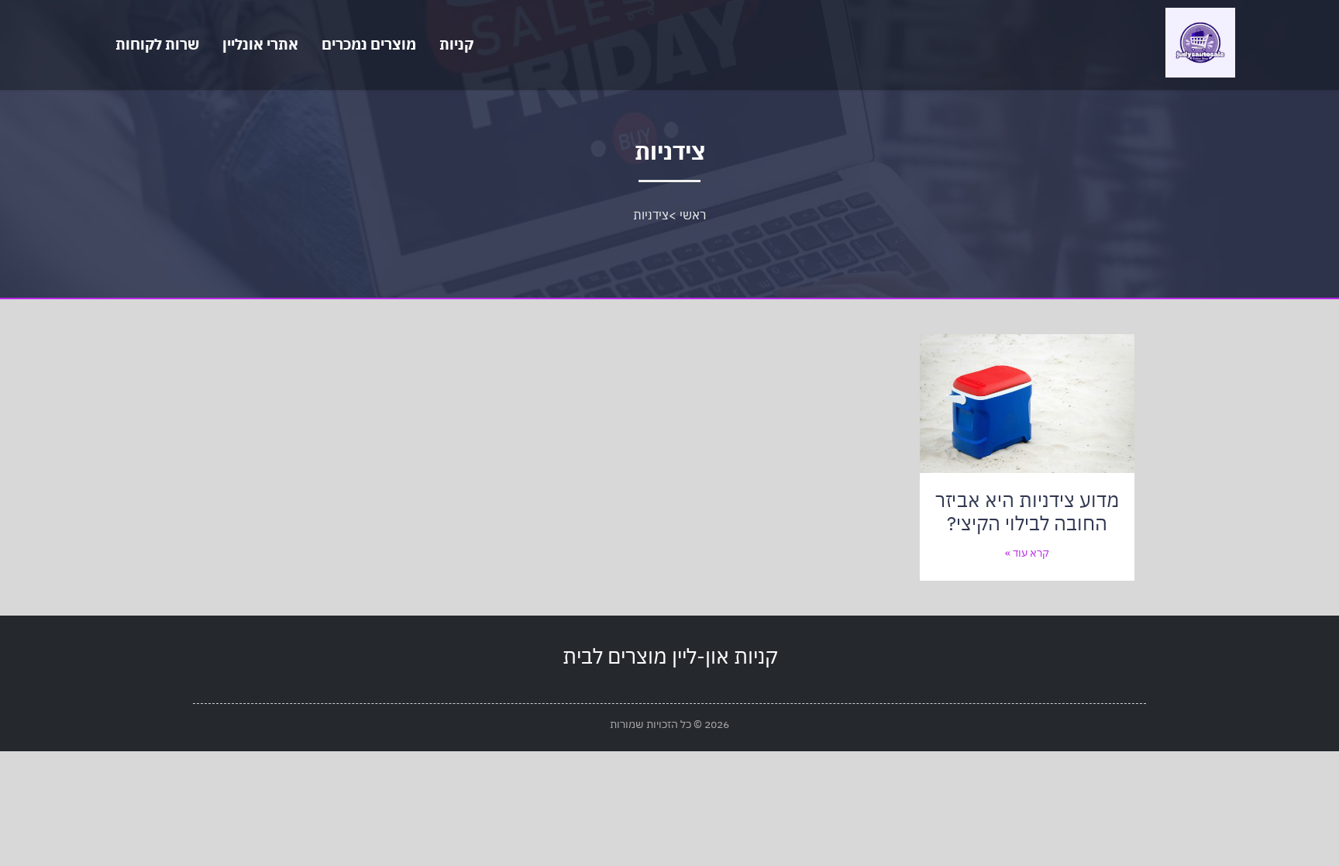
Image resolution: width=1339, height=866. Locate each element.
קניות (456, 44)
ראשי (693, 215)
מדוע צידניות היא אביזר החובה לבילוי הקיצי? (1027, 511)
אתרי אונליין (260, 44)
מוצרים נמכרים (369, 44)
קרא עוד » (1027, 553)
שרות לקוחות (157, 44)
